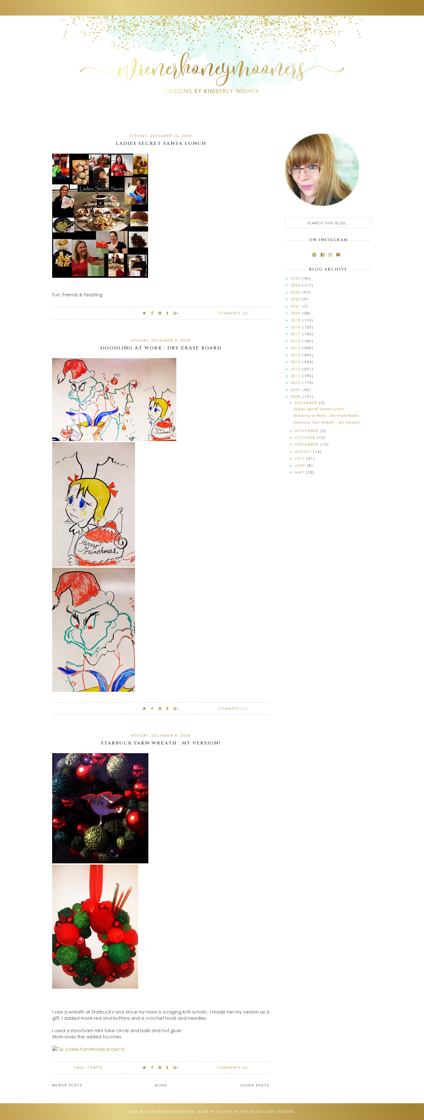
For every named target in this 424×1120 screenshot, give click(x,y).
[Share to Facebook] (152, 313)
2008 (296, 396)
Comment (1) (233, 708)
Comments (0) (233, 313)
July (300, 458)
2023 (296, 292)
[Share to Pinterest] (160, 313)
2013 (296, 361)
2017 (296, 333)
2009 (296, 389)
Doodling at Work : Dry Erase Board (161, 348)
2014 (296, 355)
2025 (296, 278)
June (301, 465)
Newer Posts (67, 1085)
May (300, 472)
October (306, 437)
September (307, 444)
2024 (296, 285)
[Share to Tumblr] (167, 313)
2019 (296, 320)
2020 (296, 313)
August (304, 451)
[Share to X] (145, 313)
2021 (296, 306)
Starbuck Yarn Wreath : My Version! (161, 743)
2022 (296, 299)
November (307, 430)
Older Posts (254, 1085)
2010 (296, 382)
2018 (296, 327)
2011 (296, 375)
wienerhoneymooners (170, 1111)
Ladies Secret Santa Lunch (161, 143)
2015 (296, 347)
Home (161, 1085)
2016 (296, 341)
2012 (296, 369)
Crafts (95, 1067)
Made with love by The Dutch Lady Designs (246, 1111)
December (307, 402)
